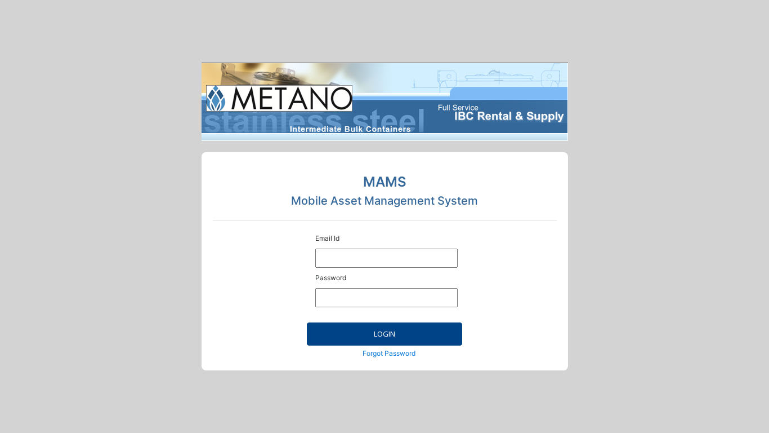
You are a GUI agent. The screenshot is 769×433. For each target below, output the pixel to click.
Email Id (327, 238)
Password (330, 277)
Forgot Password (389, 353)
